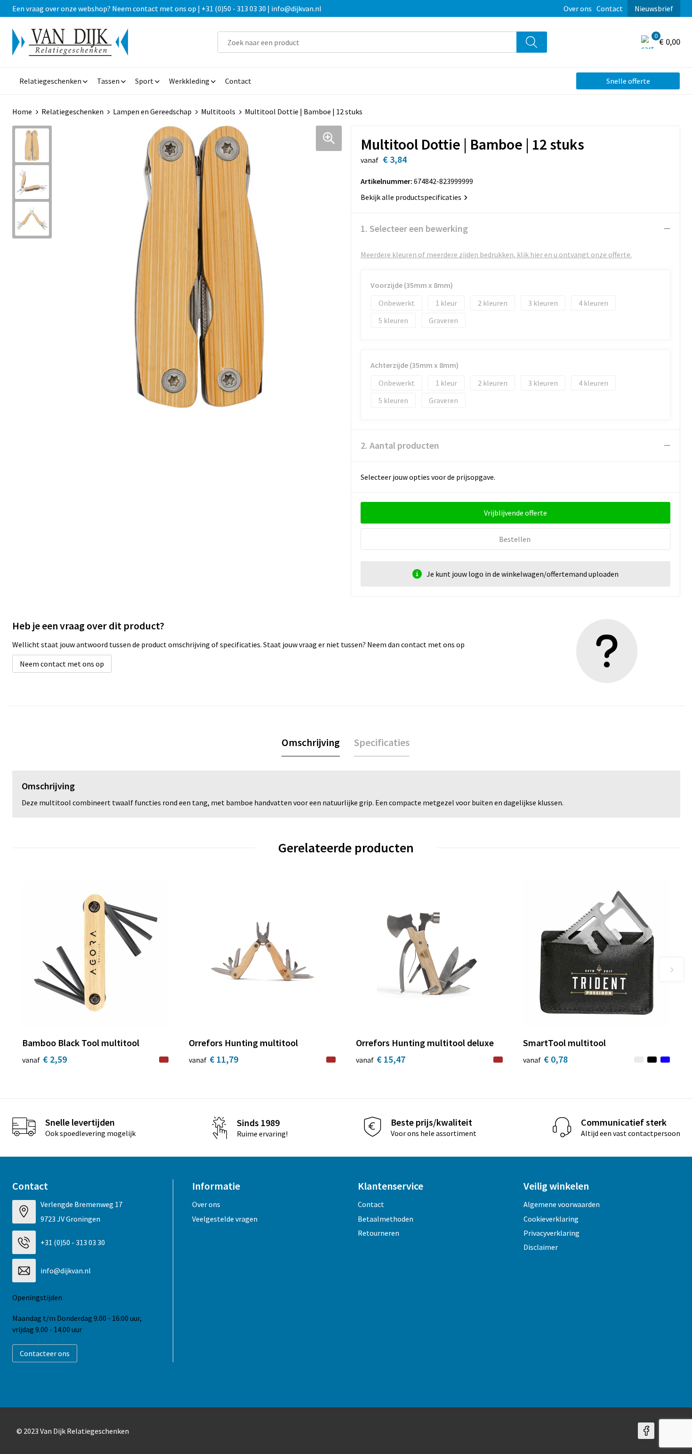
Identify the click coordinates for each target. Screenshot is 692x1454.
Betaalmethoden (385, 1219)
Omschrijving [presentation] (311, 742)
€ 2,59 (44, 1059)
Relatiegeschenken (72, 111)
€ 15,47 (380, 1059)
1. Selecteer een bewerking (414, 228)
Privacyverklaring (551, 1233)
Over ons (577, 8)
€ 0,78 (545, 1059)
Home (22, 111)
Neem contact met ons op (62, 663)
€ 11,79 (213, 1059)
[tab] (311, 742)
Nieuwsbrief (654, 8)
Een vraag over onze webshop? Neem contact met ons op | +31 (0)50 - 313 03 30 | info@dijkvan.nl (167, 8)
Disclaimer (540, 1247)
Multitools (218, 111)
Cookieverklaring (551, 1219)
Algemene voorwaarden (561, 1204)
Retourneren (378, 1233)
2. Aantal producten (400, 445)
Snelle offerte (628, 81)
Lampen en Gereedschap (152, 111)
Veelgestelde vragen (224, 1219)
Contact (609, 8)
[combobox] (367, 42)
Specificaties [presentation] (382, 742)
